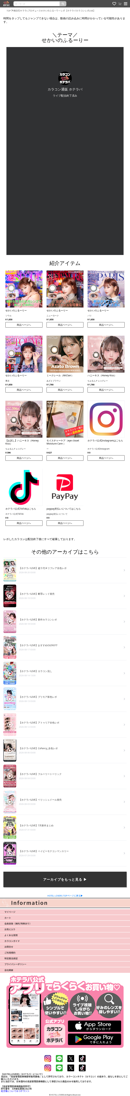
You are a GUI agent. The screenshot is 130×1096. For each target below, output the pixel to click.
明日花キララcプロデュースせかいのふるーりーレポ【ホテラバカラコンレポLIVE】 (54, 10)
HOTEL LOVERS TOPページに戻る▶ (65, 895)
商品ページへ (24, 324)
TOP (9, 10)
